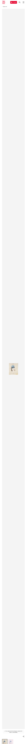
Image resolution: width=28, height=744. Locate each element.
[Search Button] (19, 2)
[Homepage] (3, 2)
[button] (23, 736)
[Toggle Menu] (23, 2)
